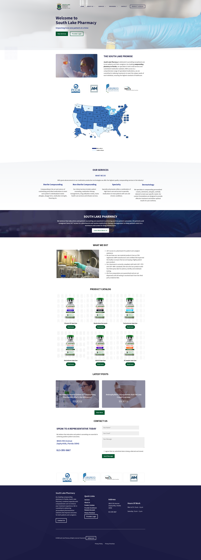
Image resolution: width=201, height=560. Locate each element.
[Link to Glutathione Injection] (71, 345)
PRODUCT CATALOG (100, 289)
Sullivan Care (91, 538)
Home (82, 6)
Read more (71, 327)
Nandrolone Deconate (100, 323)
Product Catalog (137, 6)
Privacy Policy (99, 544)
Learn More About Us (100, 230)
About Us (90, 6)
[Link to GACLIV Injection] (100, 345)
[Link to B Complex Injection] (130, 345)
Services (101, 6)
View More (99, 412)
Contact (124, 6)
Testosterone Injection (130, 323)
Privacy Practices (110, 544)
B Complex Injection (130, 360)
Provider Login (76, 34)
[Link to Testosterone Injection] (130, 308)
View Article (77, 401)
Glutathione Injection (70, 360)
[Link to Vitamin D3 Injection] (71, 308)
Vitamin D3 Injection (70, 323)
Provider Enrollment (90, 508)
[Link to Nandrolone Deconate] (100, 308)
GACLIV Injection (100, 360)
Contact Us (61, 520)
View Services (61, 34)
